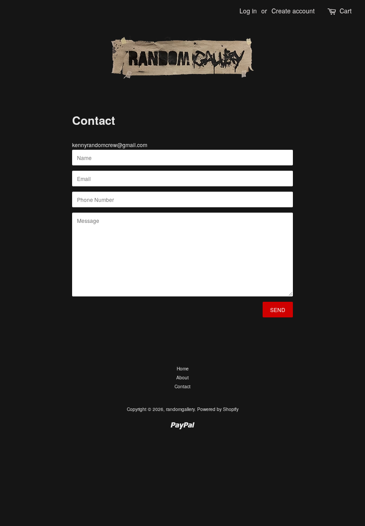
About (182, 377)
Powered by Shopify (218, 409)
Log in (248, 10)
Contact (182, 386)
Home (183, 368)
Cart (346, 10)
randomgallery (180, 409)
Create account (293, 10)
